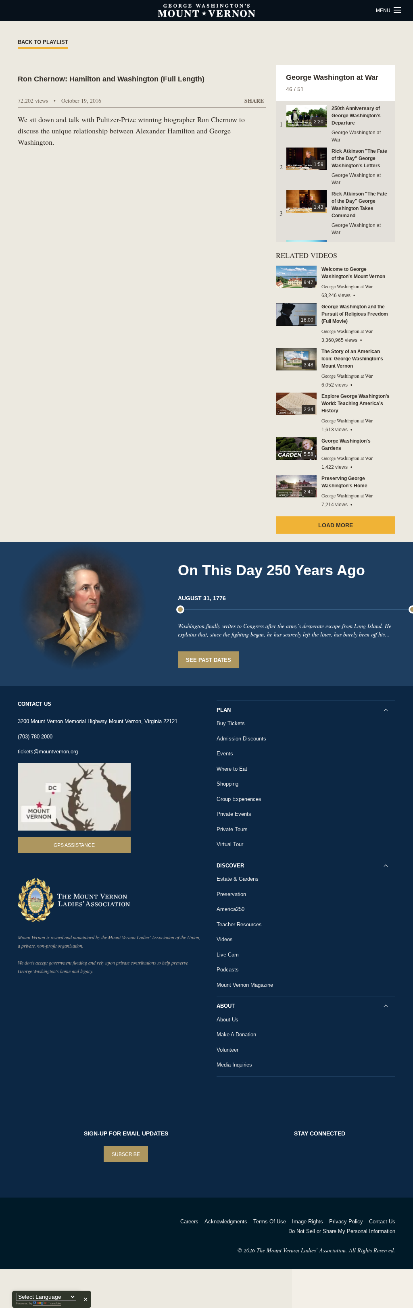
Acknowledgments (225, 1222)
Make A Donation (236, 1034)
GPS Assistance (74, 845)
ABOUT (226, 1006)
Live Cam (228, 955)
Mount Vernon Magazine (245, 985)
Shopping (227, 784)
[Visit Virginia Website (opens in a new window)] (89, 1232)
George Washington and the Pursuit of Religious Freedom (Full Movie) (354, 314)
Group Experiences (239, 799)
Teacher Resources (239, 924)
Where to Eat (232, 769)
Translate (54, 1303)
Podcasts (228, 970)
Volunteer (227, 1050)
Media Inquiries (234, 1065)
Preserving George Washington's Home (344, 482)
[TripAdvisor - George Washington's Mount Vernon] (40, 1232)
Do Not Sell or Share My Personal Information (341, 1231)
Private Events (234, 814)
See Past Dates (208, 660)
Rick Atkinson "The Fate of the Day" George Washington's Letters (359, 158)
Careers (189, 1222)
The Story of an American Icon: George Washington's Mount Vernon (352, 359)
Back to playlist (43, 42)
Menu (384, 10)
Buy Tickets (231, 723)
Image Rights (307, 1222)
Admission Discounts (241, 739)
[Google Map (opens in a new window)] (74, 797)
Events (225, 754)
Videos (225, 939)
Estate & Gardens (238, 879)
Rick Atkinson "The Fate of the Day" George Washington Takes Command (359, 204)
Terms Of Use (269, 1222)
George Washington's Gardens (346, 444)
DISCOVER (230, 866)
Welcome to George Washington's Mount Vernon (353, 272)
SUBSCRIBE (126, 1154)
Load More (335, 525)
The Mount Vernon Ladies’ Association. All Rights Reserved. (326, 1250)
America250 (230, 909)
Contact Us (382, 1222)
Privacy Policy (346, 1222)
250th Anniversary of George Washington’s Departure (356, 116)
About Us (227, 1020)
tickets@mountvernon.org (48, 752)
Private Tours (232, 829)
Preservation (231, 894)
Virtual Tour (230, 844)
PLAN (224, 710)
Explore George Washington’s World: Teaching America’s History (355, 403)
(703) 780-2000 (35, 737)
